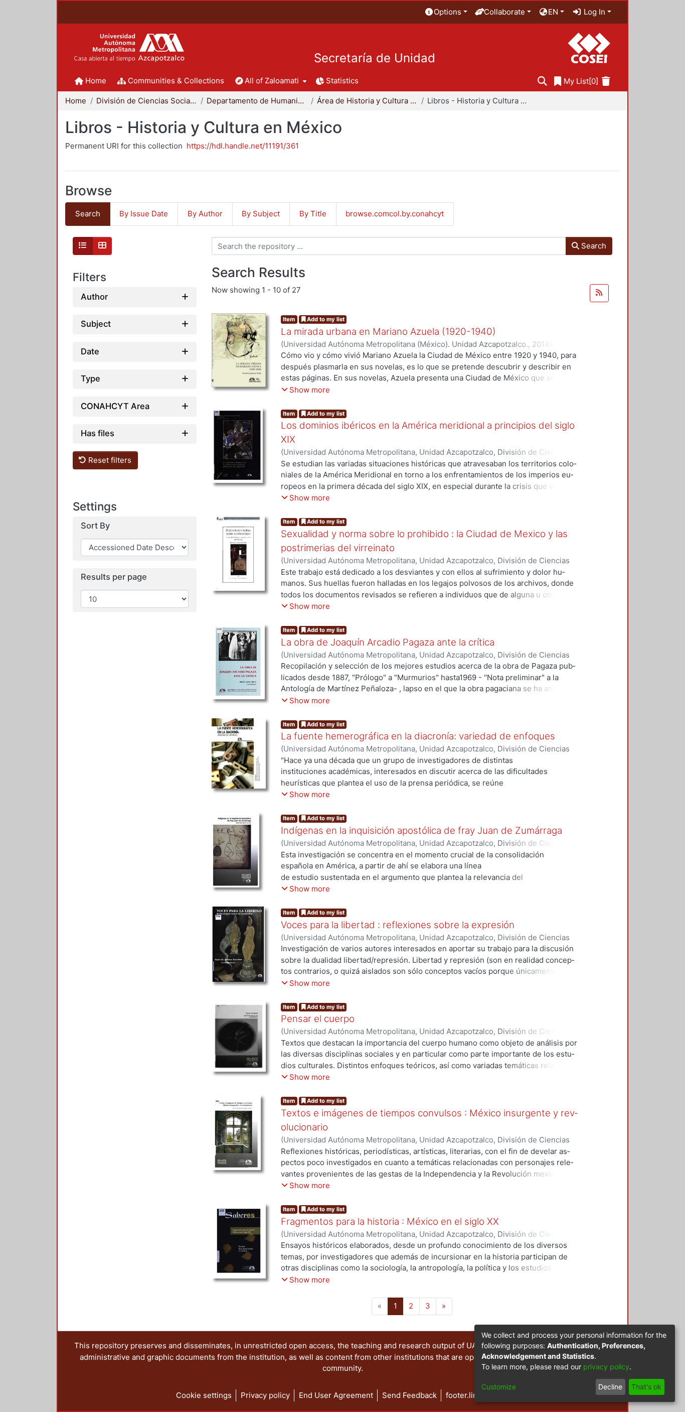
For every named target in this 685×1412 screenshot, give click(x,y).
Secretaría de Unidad (374, 58)
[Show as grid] (102, 246)
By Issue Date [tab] (143, 213)
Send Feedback (409, 1395)
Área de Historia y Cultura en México (367, 100)
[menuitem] (445, 12)
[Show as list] (83, 246)
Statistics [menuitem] (342, 80)
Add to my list (325, 319)
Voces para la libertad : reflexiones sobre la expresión (398, 925)
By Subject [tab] (261, 213)
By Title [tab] (312, 213)
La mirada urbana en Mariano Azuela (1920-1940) (388, 331)
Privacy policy (265, 1395)
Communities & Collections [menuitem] (176, 80)
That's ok (646, 1386)
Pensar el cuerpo (318, 1018)
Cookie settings (204, 1395)
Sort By (95, 526)
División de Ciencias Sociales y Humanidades (146, 100)
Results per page (114, 577)
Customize (498, 1386)
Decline (610, 1386)
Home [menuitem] (95, 80)
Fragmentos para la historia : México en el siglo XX (390, 1221)
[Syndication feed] (599, 293)
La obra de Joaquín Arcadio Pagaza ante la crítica (387, 642)
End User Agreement (336, 1395)
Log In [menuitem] (593, 12)
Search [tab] (87, 213)
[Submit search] (542, 81)
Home (75, 100)
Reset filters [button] (108, 460)
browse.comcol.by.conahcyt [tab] (395, 213)
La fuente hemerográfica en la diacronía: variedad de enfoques (418, 736)
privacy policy (606, 1366)
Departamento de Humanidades (257, 100)
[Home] (129, 48)
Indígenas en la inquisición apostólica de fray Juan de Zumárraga (421, 830)
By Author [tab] (205, 213)
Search (592, 245)
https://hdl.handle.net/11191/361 (243, 146)
